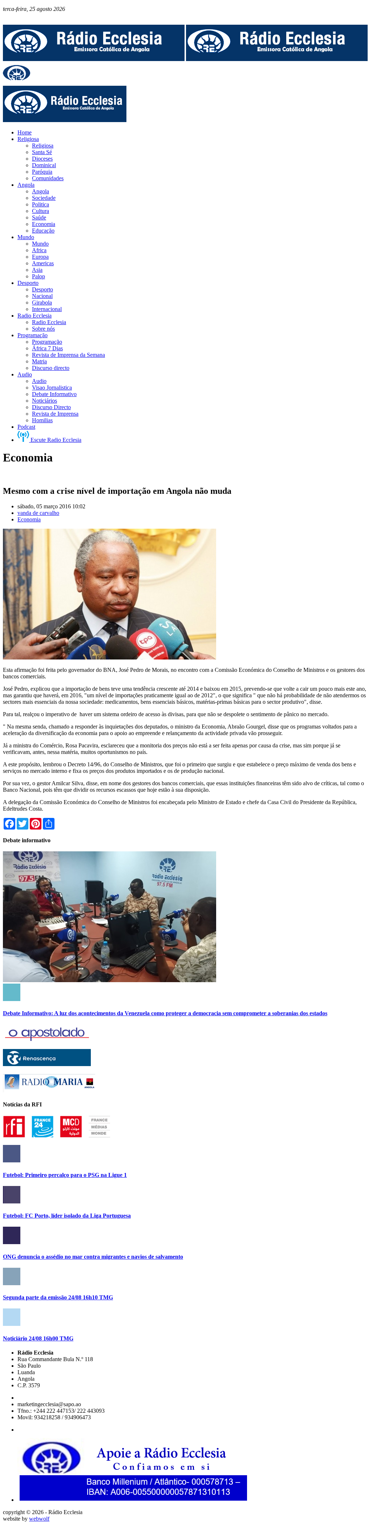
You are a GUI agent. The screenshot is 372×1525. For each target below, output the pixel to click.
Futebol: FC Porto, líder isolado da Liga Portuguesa (67, 1216)
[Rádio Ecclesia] (94, 59)
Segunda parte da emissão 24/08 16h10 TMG (58, 1297)
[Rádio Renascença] (47, 1064)
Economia (29, 519)
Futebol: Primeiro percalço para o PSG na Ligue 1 (65, 1175)
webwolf (39, 1519)
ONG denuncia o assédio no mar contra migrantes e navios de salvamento (93, 1257)
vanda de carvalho (38, 513)
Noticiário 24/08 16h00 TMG (38, 1338)
